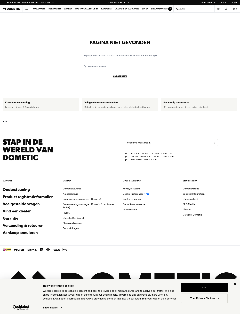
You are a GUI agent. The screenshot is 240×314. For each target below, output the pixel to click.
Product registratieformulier (28, 196)
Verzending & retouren (23, 225)
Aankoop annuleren (20, 232)
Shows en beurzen (72, 223)
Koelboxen (39, 8)
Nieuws (197, 209)
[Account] (226, 8)
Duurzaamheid (190, 199)
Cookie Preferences (133, 193)
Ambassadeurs (70, 193)
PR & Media (199, 204)
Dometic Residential (83, 217)
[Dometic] (11, 9)
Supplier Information (194, 193)
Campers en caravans (127, 8)
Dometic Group (201, 188)
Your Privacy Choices (202, 298)
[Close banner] (235, 284)
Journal (66, 212)
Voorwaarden (130, 209)
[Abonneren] (214, 142)
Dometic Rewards (72, 188)
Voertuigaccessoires (86, 8)
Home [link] (5, 121)
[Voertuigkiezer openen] (218, 8)
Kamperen (106, 8)
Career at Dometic (202, 214)
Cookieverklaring (132, 199)
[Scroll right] (170, 9)
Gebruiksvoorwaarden (134, 204)
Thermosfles (54, 8)
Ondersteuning (208, 3)
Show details (50, 307)
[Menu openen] (26, 8)
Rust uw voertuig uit (120, 3)
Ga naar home (120, 76)
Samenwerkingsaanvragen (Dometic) (82, 199)
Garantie (10, 218)
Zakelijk (221, 3)
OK (204, 287)
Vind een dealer (17, 211)
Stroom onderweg (161, 8)
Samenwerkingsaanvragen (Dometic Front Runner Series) (88, 206)
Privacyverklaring (132, 188)
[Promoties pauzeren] (5, 3)
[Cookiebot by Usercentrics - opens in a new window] (21, 307)
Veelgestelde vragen (21, 204)
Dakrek (68, 8)
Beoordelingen (71, 228)
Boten (145, 8)
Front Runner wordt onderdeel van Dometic (30, 3)
